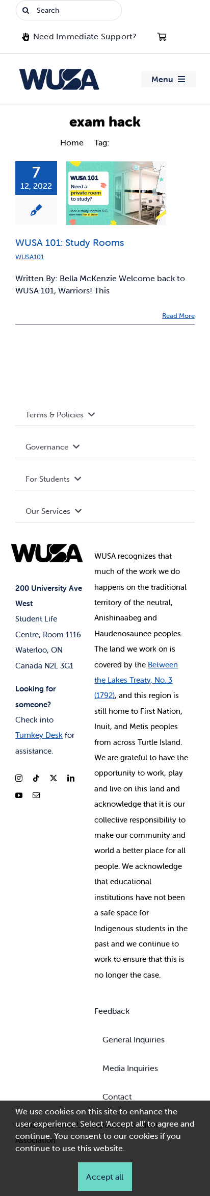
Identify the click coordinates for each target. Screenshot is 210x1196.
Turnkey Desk (39, 735)
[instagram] (18, 778)
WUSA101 (29, 257)
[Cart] (161, 36)
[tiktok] (36, 778)
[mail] (36, 795)
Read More (178, 315)
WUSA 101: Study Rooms (69, 242)
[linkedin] (70, 778)
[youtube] (18, 795)
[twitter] (53, 778)
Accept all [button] (104, 1177)
